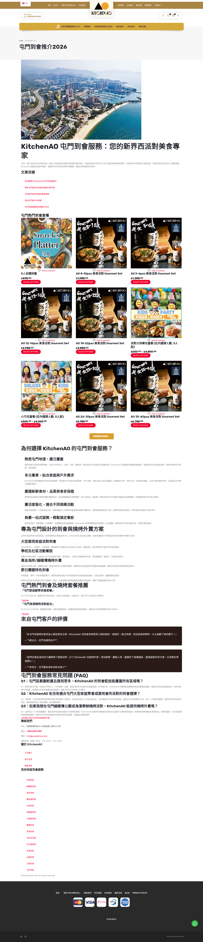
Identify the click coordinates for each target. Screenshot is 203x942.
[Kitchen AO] (101, 8)
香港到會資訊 (111, 919)
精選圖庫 (148, 5)
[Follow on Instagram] (25, 936)
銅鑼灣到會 (31, 786)
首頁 (49, 5)
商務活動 (142, 27)
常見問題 (82, 5)
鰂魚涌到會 (31, 799)
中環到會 (30, 780)
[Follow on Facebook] (21, 936)
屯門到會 (30, 870)
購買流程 (139, 5)
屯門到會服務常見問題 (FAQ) (37, 207)
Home (21, 41)
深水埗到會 (31, 838)
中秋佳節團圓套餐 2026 (70, 27)
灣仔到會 (30, 793)
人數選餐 (86, 27)
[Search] (178, 16)
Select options (30, 282)
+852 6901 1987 (34, 731)
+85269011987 (33, 16)
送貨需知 (130, 5)
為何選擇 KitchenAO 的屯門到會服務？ (41, 181)
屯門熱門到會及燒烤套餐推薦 (37, 194)
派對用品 (131, 27)
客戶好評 (28, 759)
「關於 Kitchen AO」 (68, 5)
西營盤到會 (31, 812)
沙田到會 (30, 864)
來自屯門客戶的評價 (33, 200)
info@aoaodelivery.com (37, 736)
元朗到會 (30, 857)
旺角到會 (30, 831)
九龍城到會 (31, 819)
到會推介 (158, 5)
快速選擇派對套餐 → (101, 436)
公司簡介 (28, 753)
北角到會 (30, 806)
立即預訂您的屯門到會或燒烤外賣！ (36, 718)
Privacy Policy (139, 893)
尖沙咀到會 (31, 844)
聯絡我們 (121, 5)
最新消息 (28, 766)
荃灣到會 (30, 851)
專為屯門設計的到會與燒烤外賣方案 (40, 188)
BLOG (56, 5)
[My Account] (163, 16)
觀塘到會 (30, 825)
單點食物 (119, 27)
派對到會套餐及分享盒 (103, 27)
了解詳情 (25, 601)
